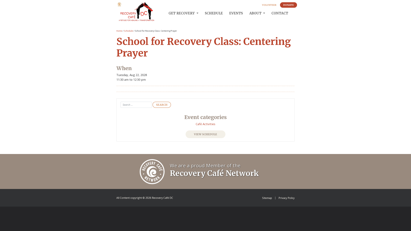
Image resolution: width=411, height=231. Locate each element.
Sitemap (267, 198)
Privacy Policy (287, 198)
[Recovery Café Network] (152, 171)
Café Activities (205, 124)
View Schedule (205, 134)
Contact (279, 13)
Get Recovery (182, 13)
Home (119, 30)
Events (236, 13)
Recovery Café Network (214, 173)
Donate (288, 5)
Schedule (214, 13)
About (255, 13)
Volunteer (269, 5)
